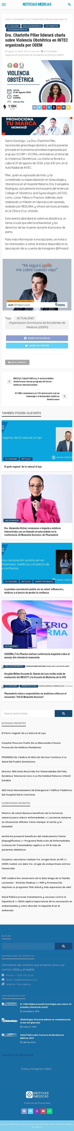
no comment (33, 51)
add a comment (18, 362)
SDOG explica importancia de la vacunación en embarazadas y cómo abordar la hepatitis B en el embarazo (37, 906)
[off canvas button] (4, 4)
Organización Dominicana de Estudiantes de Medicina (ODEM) (34, 55)
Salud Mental (12, 520)
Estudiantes (51, 26)
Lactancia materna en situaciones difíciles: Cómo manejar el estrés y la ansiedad (36, 822)
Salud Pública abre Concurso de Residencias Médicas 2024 (42, 1036)
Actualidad (13, 26)
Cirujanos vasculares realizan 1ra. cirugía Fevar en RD (32, 859)
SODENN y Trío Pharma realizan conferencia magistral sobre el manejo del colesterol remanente (37, 656)
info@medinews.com (25, 979)
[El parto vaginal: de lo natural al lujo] (37, 440)
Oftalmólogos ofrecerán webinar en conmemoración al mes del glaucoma (45, 1021)
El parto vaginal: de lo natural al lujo (23, 466)
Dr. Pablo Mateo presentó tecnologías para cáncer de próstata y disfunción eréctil (45, 1005)
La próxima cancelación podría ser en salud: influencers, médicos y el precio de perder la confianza (34, 591)
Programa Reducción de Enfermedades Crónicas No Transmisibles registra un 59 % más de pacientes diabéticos (36, 845)
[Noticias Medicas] (37, 1094)
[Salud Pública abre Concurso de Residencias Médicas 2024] (10, 1035)
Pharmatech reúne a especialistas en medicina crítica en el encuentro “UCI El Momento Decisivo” (35, 695)
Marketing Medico (44, 581)
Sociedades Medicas (17, 30)
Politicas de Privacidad (37, 1103)
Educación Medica (32, 26)
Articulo (26, 459)
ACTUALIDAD (50, 51)
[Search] (69, 4)
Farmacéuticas (28, 686)
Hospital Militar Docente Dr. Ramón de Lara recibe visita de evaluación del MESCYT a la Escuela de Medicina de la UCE (35, 675)
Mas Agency (24, 984)
